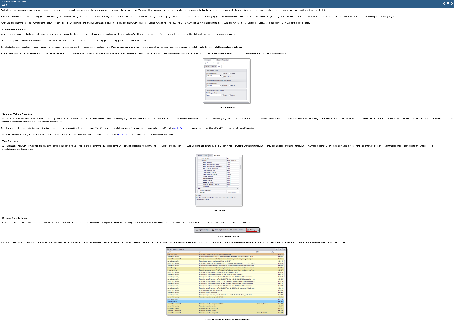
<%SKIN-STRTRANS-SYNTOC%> (14, 1)
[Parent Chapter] (448, 4)
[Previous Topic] (444, 4)
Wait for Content (180, 128)
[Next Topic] (451, 4)
